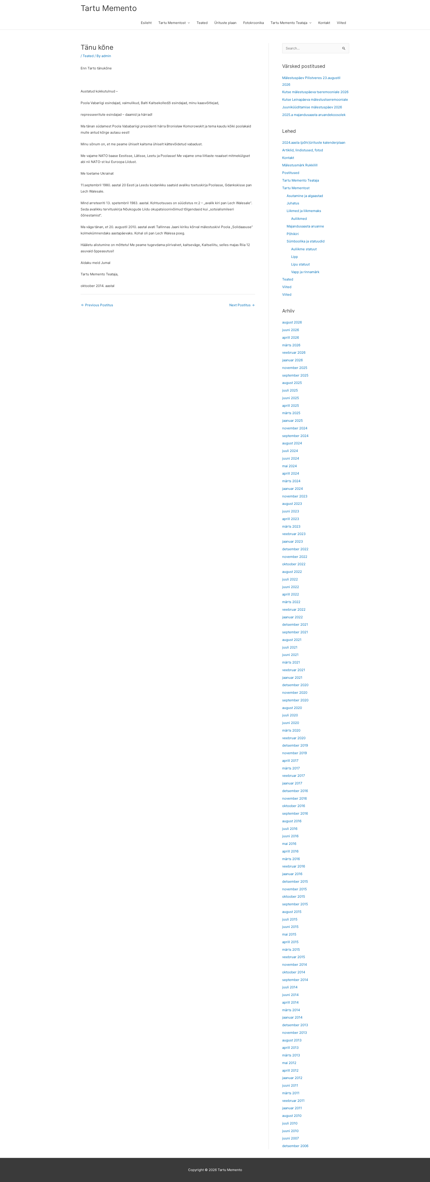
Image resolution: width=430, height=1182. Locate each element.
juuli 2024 (290, 451)
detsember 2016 (295, 791)
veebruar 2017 (293, 775)
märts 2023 (291, 526)
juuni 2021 (290, 655)
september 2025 (295, 375)
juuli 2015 (289, 919)
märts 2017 (291, 768)
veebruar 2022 (293, 609)
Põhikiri (293, 234)
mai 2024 (289, 466)
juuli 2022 (290, 579)
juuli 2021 (289, 647)
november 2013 (294, 1032)
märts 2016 (291, 859)
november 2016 (294, 798)
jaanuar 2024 (292, 488)
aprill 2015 (290, 942)
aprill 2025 (290, 405)
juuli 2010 (289, 1123)
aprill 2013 (290, 1047)
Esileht (146, 23)
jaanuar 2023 (292, 541)
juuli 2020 (290, 715)
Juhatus (293, 203)
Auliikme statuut (304, 249)
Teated (202, 23)
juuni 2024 (290, 458)
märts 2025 (291, 413)
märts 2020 (291, 730)
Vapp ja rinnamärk (305, 272)
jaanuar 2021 (292, 677)
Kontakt (324, 23)
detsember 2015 (295, 881)
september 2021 (295, 632)
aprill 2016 (290, 851)
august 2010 (291, 1115)
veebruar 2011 (293, 1100)
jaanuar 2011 (292, 1108)
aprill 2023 (290, 519)
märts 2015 (291, 949)
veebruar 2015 (293, 957)
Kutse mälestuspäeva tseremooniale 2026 (315, 92)
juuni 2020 (290, 723)
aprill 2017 (290, 760)
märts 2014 (291, 1010)
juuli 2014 (290, 987)
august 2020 (292, 708)
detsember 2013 (295, 1025)
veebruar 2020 (293, 738)
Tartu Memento (109, 8)
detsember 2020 (295, 685)
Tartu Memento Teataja (289, 23)
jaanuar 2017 (292, 783)
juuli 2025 (290, 390)
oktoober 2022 (293, 564)
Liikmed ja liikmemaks (304, 211)
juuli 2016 (289, 829)
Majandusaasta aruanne (305, 226)
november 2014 (294, 964)
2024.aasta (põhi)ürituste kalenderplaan (313, 142)
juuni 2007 (290, 1138)
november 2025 (294, 368)
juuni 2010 (290, 1131)
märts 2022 (291, 602)
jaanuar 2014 (292, 1017)
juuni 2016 (290, 836)
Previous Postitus (97, 305)
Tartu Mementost (172, 23)
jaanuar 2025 (292, 420)
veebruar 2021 (293, 670)
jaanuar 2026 (292, 360)
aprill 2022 (290, 594)
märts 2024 (291, 481)
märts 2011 (290, 1093)
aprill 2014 (290, 1002)
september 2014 (295, 980)
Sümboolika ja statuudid (306, 241)
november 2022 (294, 557)
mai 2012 (289, 1063)
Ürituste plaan (225, 23)
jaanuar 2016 (292, 874)
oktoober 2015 (293, 896)
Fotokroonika (253, 23)
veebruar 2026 (293, 352)
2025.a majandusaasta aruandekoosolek (314, 115)
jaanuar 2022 (292, 617)
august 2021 (291, 640)
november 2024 (294, 428)
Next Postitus (242, 305)
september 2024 (295, 436)
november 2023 (294, 496)
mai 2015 (289, 934)
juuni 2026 (290, 330)
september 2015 (295, 904)
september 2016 (295, 813)
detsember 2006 (295, 1146)
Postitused (290, 173)
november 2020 (294, 692)
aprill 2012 (290, 1070)
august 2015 (291, 912)
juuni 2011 (290, 1085)
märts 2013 (291, 1055)
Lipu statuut (300, 264)
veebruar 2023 (294, 534)
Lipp (294, 257)
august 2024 (292, 443)
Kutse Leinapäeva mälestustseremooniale (315, 99)
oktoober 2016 (293, 806)
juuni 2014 (290, 995)
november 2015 (294, 889)
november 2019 (294, 753)
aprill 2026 (290, 337)
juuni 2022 (290, 587)
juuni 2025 (290, 398)
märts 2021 (291, 662)
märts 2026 (291, 345)
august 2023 (292, 503)
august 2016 (291, 821)
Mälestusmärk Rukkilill (300, 165)
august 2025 (292, 383)
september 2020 (295, 700)
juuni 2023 (290, 511)
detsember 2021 (295, 624)
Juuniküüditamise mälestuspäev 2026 (312, 107)
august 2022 (292, 572)
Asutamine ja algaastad (305, 196)
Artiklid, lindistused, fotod (302, 150)
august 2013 (292, 1040)
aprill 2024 (290, 473)
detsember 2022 (295, 549)
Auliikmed (299, 218)
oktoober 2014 (293, 972)
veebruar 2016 (293, 866)
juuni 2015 (290, 927)
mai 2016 (289, 844)
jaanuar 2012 (292, 1078)
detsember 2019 (295, 745)
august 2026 (292, 322)
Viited (341, 23)
